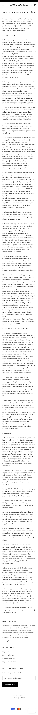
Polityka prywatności (8, 658)
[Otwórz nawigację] (3, 5)
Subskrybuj (10, 685)
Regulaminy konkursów (9, 662)
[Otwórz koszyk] (35, 5)
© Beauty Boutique (19, 695)
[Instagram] (8, 641)
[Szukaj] (32, 5)
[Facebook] (3, 641)
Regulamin (5, 652)
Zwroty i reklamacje (8, 655)
